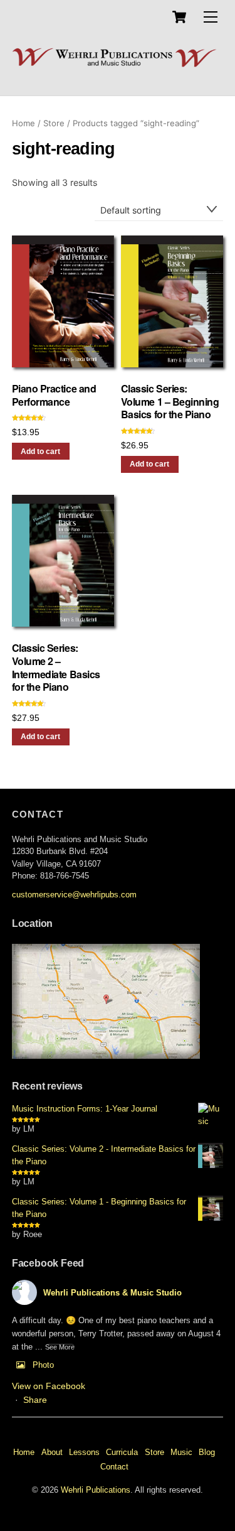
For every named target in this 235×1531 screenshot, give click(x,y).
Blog (207, 1452)
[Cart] (179, 17)
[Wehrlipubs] (114, 64)
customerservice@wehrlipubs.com (74, 894)
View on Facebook (48, 1386)
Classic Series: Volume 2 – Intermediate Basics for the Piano (56, 668)
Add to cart (40, 451)
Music (181, 1452)
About (52, 1452)
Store (54, 123)
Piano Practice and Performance (54, 395)
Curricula (122, 1452)
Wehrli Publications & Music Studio (112, 1292)
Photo (43, 1365)
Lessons (84, 1452)
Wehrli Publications (95, 1490)
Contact (114, 1466)
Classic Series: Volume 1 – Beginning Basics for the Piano (170, 401)
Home (23, 123)
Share (35, 1400)
